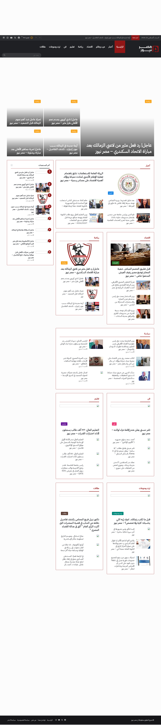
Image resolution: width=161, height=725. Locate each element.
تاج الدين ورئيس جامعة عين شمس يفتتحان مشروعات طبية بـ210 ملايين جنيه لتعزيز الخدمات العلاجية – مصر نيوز (120, 218)
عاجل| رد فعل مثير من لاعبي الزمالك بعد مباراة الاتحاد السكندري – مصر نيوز (119, 148)
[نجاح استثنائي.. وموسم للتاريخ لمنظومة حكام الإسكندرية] (98, 536)
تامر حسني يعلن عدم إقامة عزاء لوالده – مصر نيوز (131, 431)
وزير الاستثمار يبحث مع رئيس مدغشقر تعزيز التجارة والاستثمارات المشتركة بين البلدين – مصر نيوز (123, 300)
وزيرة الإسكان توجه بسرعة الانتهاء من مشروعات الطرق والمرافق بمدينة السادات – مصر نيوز (124, 314)
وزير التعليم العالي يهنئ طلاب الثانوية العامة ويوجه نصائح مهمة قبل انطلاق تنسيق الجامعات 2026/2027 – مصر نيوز (74, 218)
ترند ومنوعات (54, 46)
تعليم (72, 46)
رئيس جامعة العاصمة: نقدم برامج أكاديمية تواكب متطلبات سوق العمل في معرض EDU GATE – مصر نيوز (72, 469)
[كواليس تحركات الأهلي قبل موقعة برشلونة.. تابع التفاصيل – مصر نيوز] (43, 255)
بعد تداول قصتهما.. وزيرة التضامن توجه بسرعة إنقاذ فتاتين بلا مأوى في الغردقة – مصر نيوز (121, 203)
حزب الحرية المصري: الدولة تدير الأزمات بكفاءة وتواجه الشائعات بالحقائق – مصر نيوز (75, 361)
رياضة (80, 46)
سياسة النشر (12, 720)
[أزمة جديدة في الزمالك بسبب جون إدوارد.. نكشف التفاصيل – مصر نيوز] (62, 141)
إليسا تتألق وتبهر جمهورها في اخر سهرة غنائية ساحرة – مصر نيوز (122, 532)
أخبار (111, 46)
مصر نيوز (134, 720)
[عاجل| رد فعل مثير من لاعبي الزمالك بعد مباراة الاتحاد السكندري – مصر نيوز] (117, 126)
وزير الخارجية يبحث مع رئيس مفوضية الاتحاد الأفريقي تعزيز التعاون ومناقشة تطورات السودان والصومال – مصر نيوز (121, 345)
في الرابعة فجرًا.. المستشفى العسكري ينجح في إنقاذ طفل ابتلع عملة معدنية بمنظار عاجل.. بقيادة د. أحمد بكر (72, 560)
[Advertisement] (80, 17)
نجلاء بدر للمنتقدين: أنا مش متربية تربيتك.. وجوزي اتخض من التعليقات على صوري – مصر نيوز (123, 466)
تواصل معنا (42, 720)
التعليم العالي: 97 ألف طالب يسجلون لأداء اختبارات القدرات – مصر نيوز (80, 431)
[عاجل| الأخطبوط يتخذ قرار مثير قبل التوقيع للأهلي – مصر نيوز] (43, 244)
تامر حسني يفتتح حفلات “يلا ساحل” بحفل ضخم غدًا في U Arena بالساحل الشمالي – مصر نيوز (123, 452)
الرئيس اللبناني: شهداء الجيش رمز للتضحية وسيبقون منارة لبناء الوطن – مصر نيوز (73, 343)
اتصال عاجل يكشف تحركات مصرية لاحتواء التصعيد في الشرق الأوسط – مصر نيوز (74, 375)
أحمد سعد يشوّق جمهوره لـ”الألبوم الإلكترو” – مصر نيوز (123, 441)
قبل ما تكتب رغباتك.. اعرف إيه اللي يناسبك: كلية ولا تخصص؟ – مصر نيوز (132, 521)
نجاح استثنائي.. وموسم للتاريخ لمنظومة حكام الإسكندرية (72, 537)
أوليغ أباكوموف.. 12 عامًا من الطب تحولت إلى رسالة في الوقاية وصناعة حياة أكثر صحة (72, 547)
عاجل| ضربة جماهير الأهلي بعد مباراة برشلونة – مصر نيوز (26, 151)
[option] (80, 126)
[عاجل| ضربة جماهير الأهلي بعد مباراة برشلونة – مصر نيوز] (25, 141)
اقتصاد (90, 46)
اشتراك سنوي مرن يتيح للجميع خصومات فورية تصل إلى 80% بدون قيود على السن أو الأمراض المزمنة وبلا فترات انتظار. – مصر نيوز (122, 563)
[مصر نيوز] (148, 49)
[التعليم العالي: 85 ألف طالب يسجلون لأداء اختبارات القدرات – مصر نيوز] (98, 453)
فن (65, 46)
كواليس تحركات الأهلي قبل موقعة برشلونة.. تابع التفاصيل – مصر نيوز (23, 255)
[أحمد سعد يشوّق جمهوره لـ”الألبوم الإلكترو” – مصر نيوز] (149, 439)
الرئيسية (119, 46)
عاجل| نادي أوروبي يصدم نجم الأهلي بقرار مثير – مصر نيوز (63, 121)
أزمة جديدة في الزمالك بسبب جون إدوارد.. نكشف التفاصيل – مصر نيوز (107, 37)
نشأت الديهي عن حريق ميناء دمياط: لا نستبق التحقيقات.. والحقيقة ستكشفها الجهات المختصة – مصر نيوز (120, 377)
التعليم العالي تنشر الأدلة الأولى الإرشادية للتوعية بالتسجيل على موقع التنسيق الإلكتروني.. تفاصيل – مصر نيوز (71, 443)
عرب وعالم (100, 46)
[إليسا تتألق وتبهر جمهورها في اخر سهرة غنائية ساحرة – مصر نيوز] (149, 529)
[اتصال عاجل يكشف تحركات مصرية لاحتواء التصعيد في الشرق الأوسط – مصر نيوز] (101, 372)
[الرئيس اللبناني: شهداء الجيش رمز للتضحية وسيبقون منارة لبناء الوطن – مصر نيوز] (96, 344)
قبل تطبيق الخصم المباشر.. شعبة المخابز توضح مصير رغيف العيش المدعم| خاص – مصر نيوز (134, 272)
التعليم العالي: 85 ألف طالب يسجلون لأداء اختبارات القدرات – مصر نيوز (71, 456)
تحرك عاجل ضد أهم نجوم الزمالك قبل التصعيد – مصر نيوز (25, 121)
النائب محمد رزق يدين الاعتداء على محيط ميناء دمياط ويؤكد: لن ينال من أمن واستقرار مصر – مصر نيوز (121, 361)
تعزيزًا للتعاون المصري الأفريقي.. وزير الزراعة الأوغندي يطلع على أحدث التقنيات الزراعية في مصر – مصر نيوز (122, 286)
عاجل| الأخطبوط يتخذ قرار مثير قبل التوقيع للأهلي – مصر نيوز (23, 242)
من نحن (33, 720)
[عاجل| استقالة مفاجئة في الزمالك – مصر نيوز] (43, 233)
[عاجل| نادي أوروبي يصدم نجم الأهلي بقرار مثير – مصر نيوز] (62, 112)
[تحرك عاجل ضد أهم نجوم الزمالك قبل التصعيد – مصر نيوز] (25, 112)
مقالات (43, 46)
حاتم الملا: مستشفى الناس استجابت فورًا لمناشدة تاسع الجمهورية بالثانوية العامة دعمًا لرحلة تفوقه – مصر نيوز (73, 204)
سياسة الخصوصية (23, 720)
